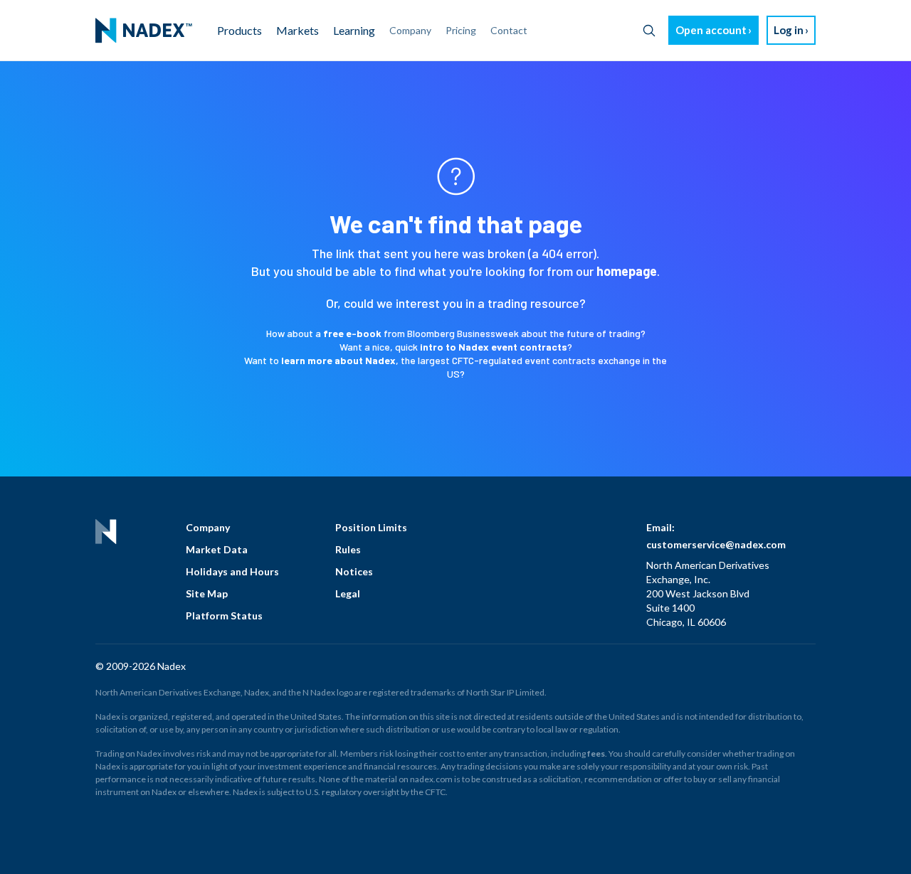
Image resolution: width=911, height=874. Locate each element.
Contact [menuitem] (508, 30)
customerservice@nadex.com (716, 544)
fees (596, 753)
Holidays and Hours (232, 571)
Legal (347, 593)
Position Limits (371, 527)
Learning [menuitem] (354, 30)
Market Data (217, 549)
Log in (789, 29)
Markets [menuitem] (297, 30)
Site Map (207, 593)
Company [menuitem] (410, 30)
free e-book (352, 333)
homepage (626, 271)
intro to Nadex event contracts (493, 347)
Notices (354, 571)
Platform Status (224, 615)
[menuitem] (143, 30)
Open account (711, 29)
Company (208, 527)
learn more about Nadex (338, 360)
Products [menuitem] (239, 30)
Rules (348, 549)
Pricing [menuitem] (461, 30)
